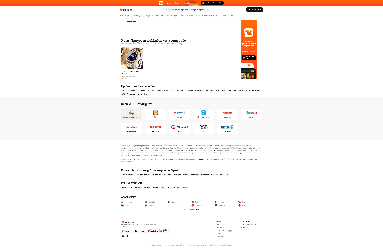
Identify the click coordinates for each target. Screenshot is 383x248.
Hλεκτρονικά (149, 16)
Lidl (182, 150)
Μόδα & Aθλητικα (172, 16)
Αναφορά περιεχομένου (226, 230)
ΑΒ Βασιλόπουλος (200, 150)
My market (189, 150)
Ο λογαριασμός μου (255, 9)
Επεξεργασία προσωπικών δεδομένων (221, 245)
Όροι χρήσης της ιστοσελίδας (197, 245)
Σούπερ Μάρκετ (137, 16)
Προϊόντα (223, 16)
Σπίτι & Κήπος (159, 16)
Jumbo (219, 150)
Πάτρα (131, 187)
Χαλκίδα (185, 187)
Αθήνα (124, 187)
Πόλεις (230, 16)
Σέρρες (169, 187)
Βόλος (162, 187)
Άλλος (198, 16)
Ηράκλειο (138, 187)
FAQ (218, 224)
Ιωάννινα (177, 187)
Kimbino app (201, 159)
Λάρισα (155, 187)
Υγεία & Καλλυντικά (187, 16)
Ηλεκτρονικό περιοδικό (210, 16)
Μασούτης (212, 150)
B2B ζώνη (244, 227)
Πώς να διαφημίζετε (248, 224)
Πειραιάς (147, 187)
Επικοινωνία (222, 227)
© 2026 (156, 245)
